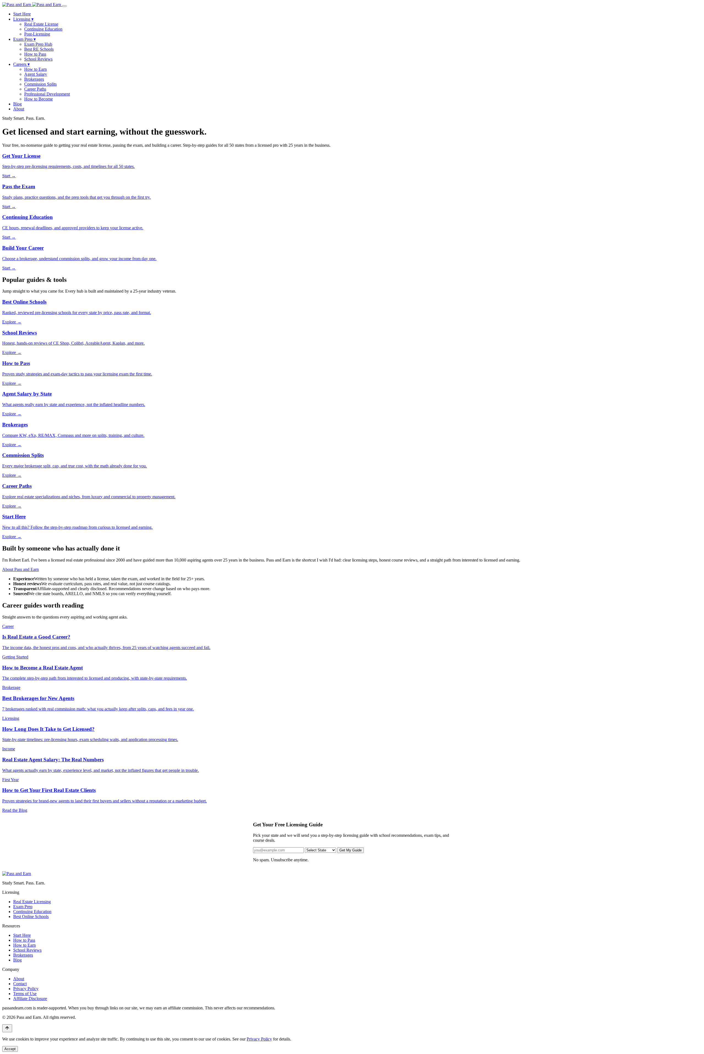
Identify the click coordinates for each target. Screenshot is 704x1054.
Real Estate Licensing (32, 901)
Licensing (23, 19)
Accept (10, 1049)
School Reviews (38, 59)
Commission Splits (40, 84)
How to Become (38, 99)
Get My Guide (350, 850)
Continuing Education (43, 29)
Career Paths (35, 89)
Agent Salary (35, 74)
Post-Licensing (37, 34)
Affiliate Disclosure (30, 998)
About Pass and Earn (20, 569)
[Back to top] (7, 1028)
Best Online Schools (31, 916)
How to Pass (35, 54)
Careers (21, 64)
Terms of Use (25, 993)
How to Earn (35, 69)
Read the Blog (14, 810)
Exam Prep (24, 39)
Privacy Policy (25, 988)
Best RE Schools (39, 49)
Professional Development (47, 94)
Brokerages (34, 79)
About (18, 109)
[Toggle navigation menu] (64, 6)
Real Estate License (41, 24)
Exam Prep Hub (38, 44)
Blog (17, 104)
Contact (20, 983)
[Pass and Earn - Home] (32, 4)
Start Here (22, 14)
